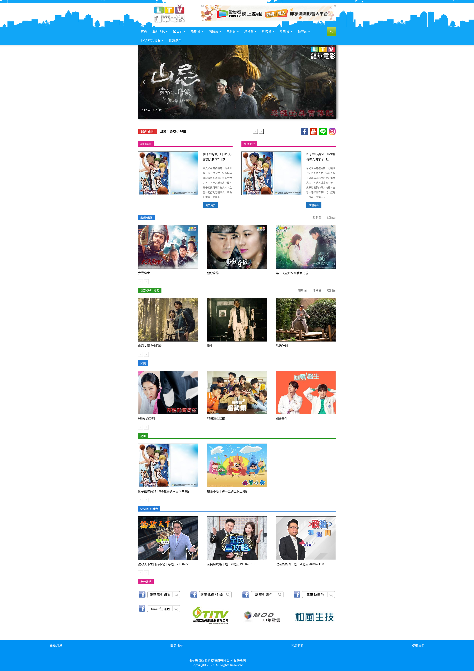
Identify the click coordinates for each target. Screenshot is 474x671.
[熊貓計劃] (306, 320)
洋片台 (249, 31)
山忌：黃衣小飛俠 (150, 346)
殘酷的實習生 (147, 419)
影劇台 (284, 31)
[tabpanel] (237, 82)
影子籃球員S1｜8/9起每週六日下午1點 (163, 491)
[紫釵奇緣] (237, 247)
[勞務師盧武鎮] (237, 392)
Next (330, 82)
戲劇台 (195, 31)
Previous (144, 82)
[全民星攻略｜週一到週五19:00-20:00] (237, 538)
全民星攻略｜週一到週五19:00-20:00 (231, 564)
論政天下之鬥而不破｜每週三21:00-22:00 (165, 564)
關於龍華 (175, 40)
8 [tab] (250, 116)
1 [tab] (224, 116)
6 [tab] (242, 116)
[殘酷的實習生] (168, 392)
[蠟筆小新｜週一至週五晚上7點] (237, 465)
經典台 (266, 31)
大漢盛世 (144, 273)
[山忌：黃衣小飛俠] (168, 320)
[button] (331, 32)
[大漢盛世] (168, 247)
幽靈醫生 (282, 419)
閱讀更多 (210, 205)
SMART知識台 (151, 40)
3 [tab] (231, 116)
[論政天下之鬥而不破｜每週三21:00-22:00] (168, 538)
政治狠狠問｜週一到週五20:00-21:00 (300, 564)
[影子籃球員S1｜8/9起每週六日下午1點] (168, 173)
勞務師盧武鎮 (216, 419)
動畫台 (302, 31)
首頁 (144, 31)
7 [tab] (246, 116)
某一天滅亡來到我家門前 (178, 131)
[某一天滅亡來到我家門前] (306, 247)
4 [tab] (235, 116)
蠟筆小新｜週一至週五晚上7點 (227, 491)
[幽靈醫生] (306, 392)
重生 (210, 346)
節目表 (178, 31)
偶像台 (213, 31)
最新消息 (158, 31)
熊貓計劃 (282, 346)
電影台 (231, 31)
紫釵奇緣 (213, 273)
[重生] (237, 320)
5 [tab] (239, 116)
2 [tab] (228, 116)
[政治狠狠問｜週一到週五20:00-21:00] (306, 538)
